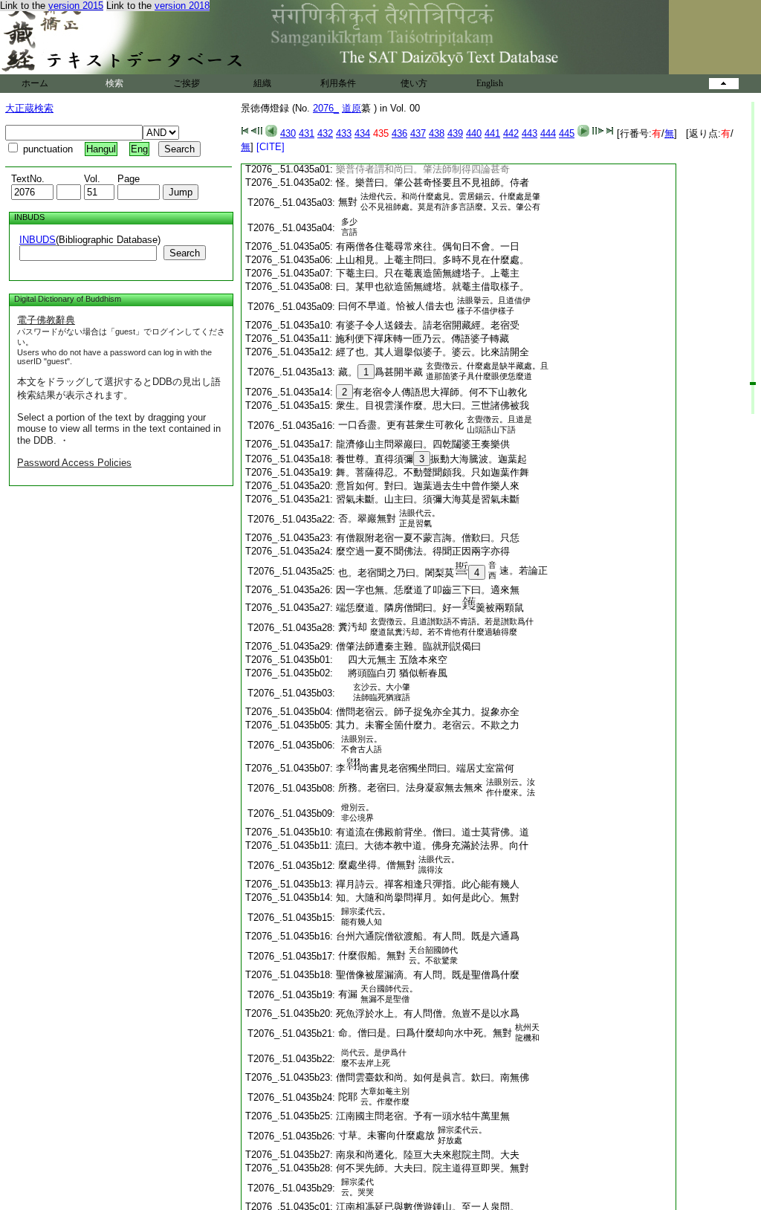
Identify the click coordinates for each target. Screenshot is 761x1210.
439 (455, 133)
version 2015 (75, 5)
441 (492, 133)
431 (306, 133)
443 (529, 133)
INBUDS (37, 239)
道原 (351, 108)
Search (184, 253)
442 (511, 133)
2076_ (326, 108)
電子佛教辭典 (46, 320)
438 (436, 133)
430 (288, 133)
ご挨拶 (186, 83)
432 (325, 133)
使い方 (414, 83)
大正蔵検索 (29, 108)
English (489, 83)
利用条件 (338, 83)
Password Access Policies (74, 462)
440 (474, 133)
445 (566, 133)
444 (548, 133)
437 (418, 133)
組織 (262, 83)
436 (399, 133)
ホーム (35, 83)
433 (344, 133)
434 (362, 133)
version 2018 (182, 5)
